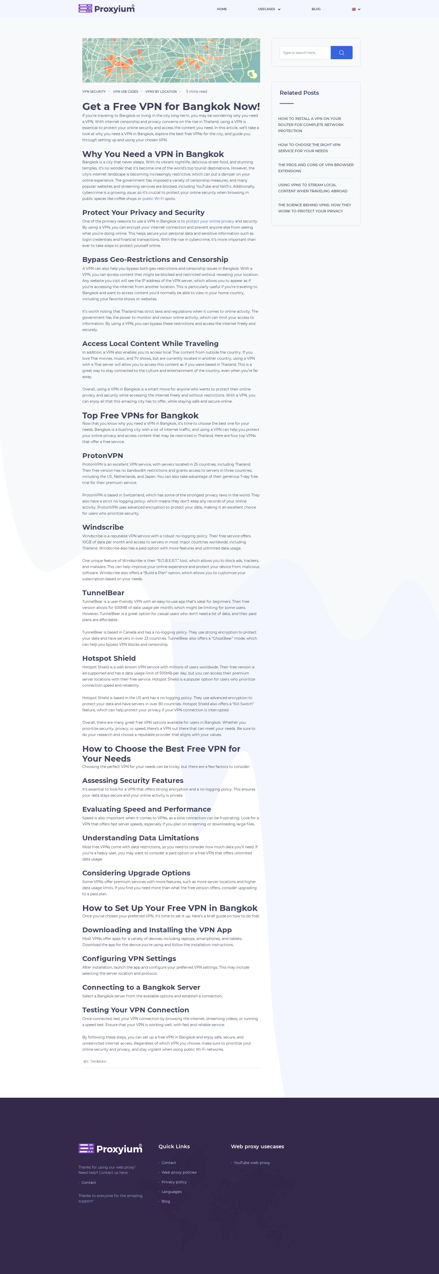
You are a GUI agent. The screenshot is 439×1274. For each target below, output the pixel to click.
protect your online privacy (210, 221)
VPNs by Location (161, 91)
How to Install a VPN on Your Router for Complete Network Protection (311, 124)
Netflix (225, 186)
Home (222, 9)
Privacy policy (174, 1182)
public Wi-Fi (153, 198)
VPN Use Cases (125, 91)
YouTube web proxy (252, 1162)
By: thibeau (95, 1061)
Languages (172, 1191)
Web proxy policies (179, 1172)
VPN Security (94, 91)
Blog (316, 9)
